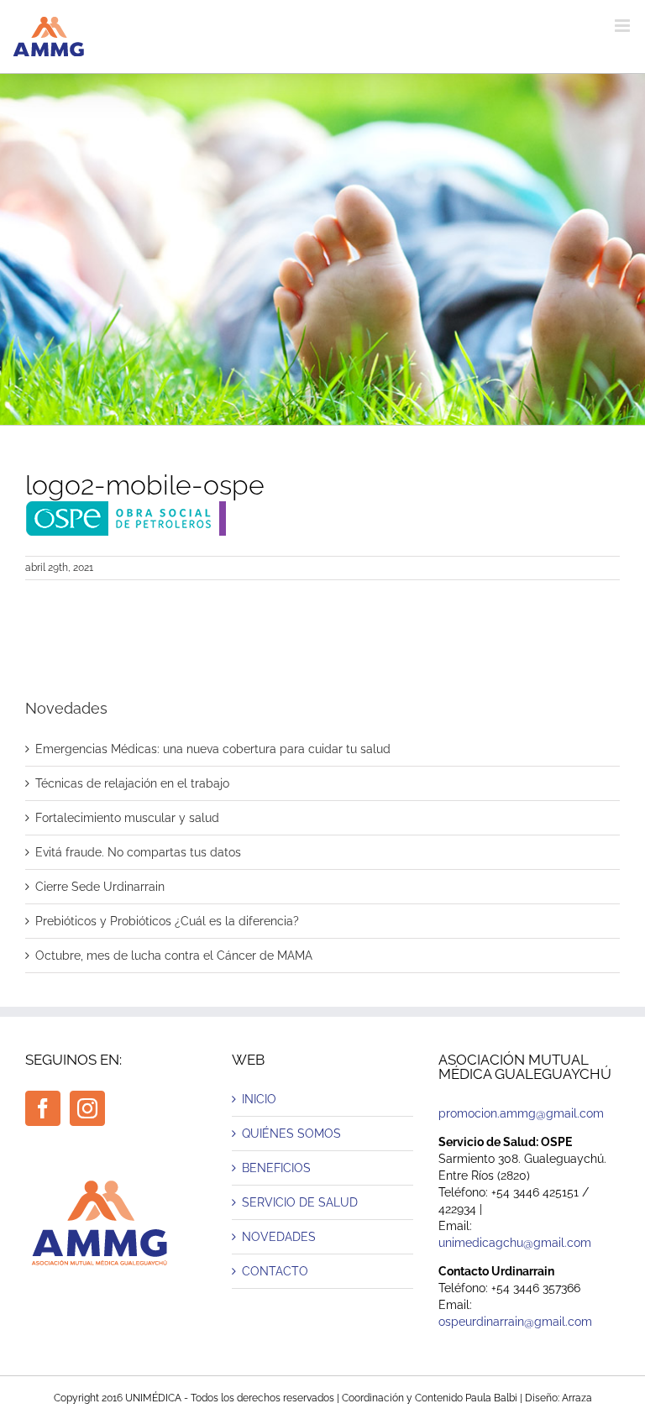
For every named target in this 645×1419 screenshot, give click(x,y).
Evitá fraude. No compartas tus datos (138, 852)
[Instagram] (87, 1108)
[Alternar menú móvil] (623, 25)
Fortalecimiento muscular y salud (127, 818)
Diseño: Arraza (558, 1398)
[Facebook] (42, 1108)
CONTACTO (275, 1271)
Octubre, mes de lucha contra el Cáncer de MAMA (173, 955)
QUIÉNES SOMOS (291, 1133)
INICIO (259, 1099)
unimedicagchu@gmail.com (514, 1242)
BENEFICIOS (276, 1168)
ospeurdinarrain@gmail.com (515, 1321)
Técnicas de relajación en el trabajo (132, 783)
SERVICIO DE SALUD (300, 1202)
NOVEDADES (279, 1237)
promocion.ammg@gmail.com (521, 1113)
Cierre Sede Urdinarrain (100, 886)
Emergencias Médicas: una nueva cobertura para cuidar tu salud (213, 749)
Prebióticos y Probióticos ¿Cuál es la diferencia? (167, 921)
